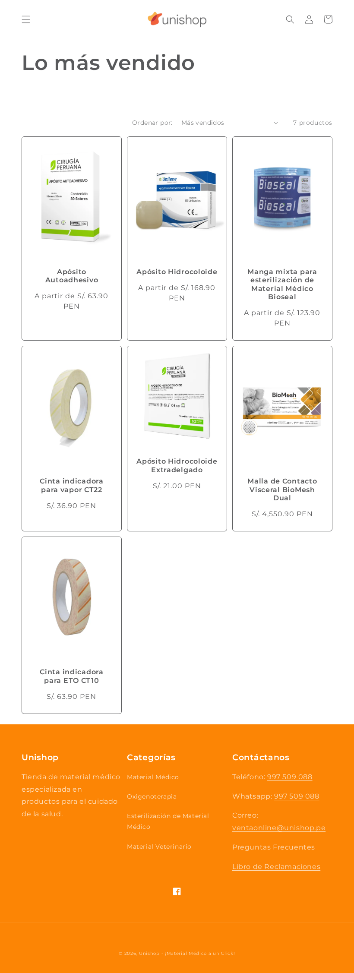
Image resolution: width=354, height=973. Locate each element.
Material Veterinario (159, 846)
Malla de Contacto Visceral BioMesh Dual (282, 489)
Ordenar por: (152, 122)
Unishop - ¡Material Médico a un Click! (187, 953)
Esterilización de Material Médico (168, 821)
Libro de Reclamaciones (276, 866)
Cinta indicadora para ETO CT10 (72, 676)
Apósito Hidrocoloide (176, 272)
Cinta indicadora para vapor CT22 (72, 485)
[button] (25, 19)
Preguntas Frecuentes (273, 847)
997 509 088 (290, 777)
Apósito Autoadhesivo (71, 276)
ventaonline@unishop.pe (279, 828)
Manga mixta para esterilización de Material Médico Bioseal (282, 284)
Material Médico (153, 777)
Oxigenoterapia (152, 796)
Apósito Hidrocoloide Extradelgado (176, 465)
